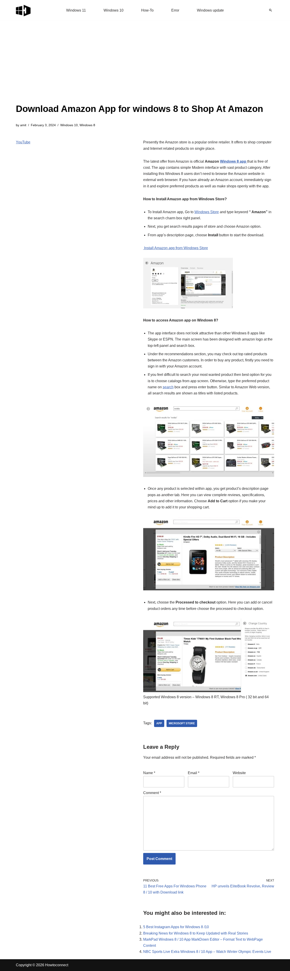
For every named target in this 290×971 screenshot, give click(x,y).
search (168, 387)
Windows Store (206, 212)
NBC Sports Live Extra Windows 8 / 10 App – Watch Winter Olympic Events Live (207, 952)
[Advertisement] (139, 68)
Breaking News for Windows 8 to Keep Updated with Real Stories (195, 933)
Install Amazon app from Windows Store (175, 248)
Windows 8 (87, 125)
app (159, 723)
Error (175, 10)
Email (193, 773)
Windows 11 (76, 10)
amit (23, 125)
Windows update (210, 10)
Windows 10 (113, 10)
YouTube (23, 142)
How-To (147, 10)
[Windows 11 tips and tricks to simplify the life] (23, 10)
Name (149, 773)
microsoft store (182, 723)
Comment (152, 793)
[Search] (270, 10)
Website (239, 773)
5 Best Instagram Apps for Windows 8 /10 (176, 927)
